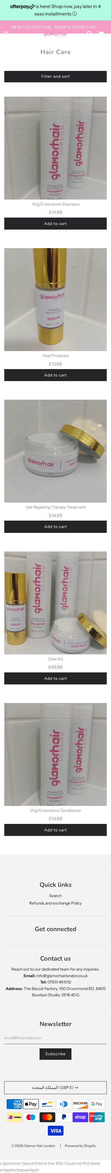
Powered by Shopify (80, 1146)
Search (55, 895)
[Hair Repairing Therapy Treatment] (55, 451)
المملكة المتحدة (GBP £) (53, 1087)
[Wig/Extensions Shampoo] (55, 148)
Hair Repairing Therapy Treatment (56, 507)
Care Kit (55, 659)
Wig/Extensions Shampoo (55, 204)
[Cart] (101, 34)
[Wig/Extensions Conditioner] (55, 754)
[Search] (89, 34)
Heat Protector (55, 355)
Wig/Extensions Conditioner (55, 810)
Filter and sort (55, 76)
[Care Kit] (55, 602)
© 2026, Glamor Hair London (33, 1146)
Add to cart (55, 223)
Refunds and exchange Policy (55, 903)
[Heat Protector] (55, 299)
